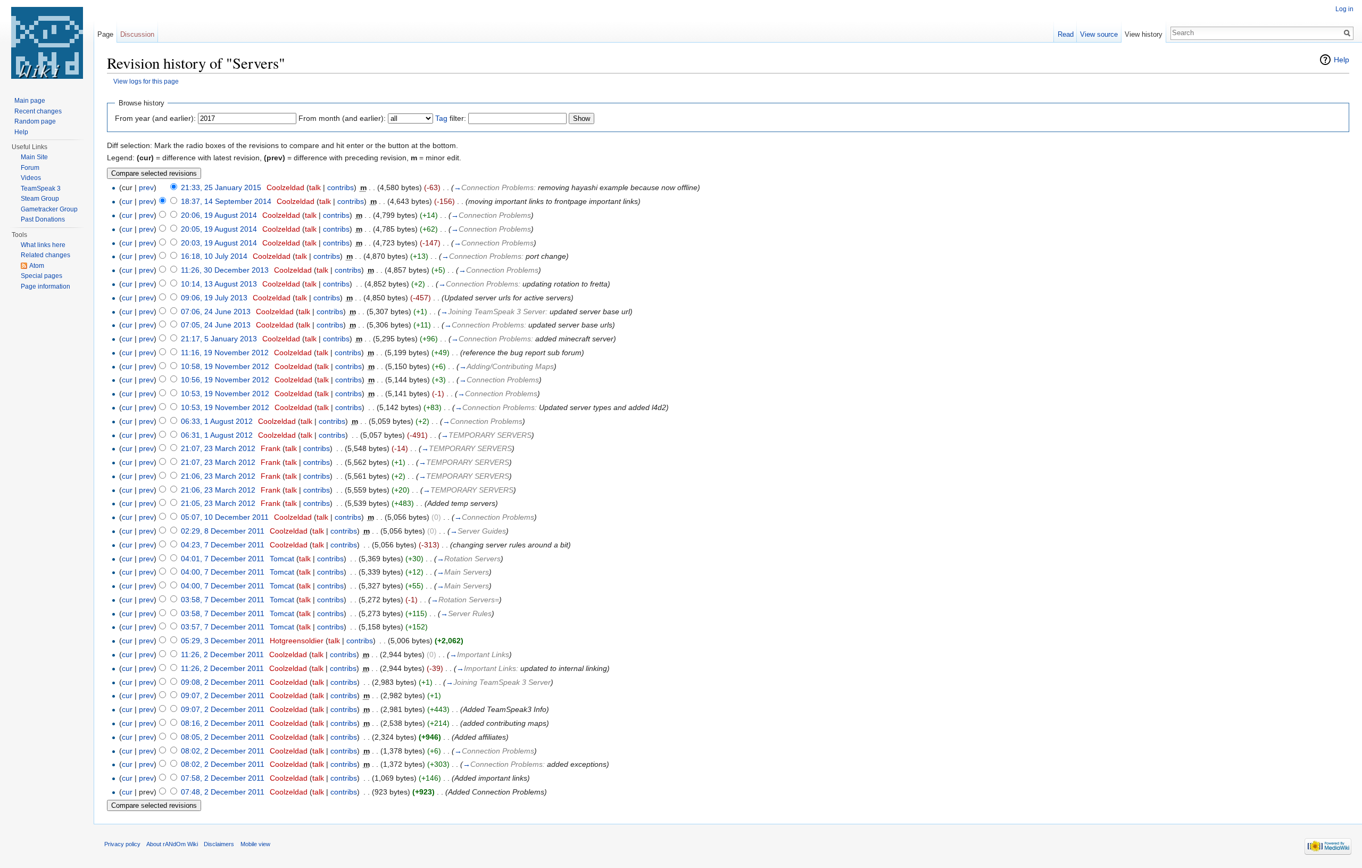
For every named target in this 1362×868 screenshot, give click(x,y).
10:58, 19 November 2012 (225, 366)
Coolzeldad (285, 187)
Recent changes (38, 111)
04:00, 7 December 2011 (222, 572)
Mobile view (255, 844)
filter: (450, 118)
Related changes (45, 255)
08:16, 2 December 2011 (222, 723)
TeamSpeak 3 (41, 188)
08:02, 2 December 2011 (222, 751)
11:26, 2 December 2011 (222, 654)
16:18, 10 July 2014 (214, 256)
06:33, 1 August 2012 (217, 421)
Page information (45, 286)
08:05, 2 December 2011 (222, 737)
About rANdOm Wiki (172, 844)
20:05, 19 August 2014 (219, 229)
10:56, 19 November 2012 (225, 379)
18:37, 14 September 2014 (226, 201)
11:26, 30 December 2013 (225, 270)
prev (146, 187)
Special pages (41, 276)
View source (1099, 34)
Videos (31, 178)
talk (315, 187)
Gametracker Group (49, 209)
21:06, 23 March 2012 (218, 476)
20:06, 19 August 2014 (219, 215)
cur (127, 201)
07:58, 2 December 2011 (222, 778)
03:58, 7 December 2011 (222, 599)
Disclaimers (219, 844)
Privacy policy (122, 844)
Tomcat (282, 558)
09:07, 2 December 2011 (222, 695)
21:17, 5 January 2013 (219, 338)
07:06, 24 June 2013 (216, 311)
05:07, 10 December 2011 (225, 517)
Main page (29, 100)
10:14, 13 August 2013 (219, 284)
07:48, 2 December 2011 (222, 792)
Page (105, 34)
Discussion (137, 34)
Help (1341, 59)
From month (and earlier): (342, 118)
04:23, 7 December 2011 (222, 545)
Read (1066, 34)
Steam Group (40, 198)
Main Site (34, 157)
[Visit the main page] (46, 42)
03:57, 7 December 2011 (222, 627)
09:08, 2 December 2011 (222, 682)
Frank (270, 448)
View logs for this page (146, 81)
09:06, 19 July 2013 (214, 297)
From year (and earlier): (155, 118)
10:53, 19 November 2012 (225, 393)
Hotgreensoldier (296, 640)
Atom (36, 265)
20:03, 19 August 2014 (219, 243)
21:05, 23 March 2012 (218, 503)
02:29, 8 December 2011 (222, 531)
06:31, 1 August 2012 (217, 435)
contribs (340, 187)
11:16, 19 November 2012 (225, 352)
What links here (43, 245)
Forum (30, 167)
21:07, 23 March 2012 (218, 448)
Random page (35, 121)
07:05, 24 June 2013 (216, 325)
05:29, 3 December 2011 (222, 640)
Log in (1344, 9)
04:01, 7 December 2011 (222, 558)
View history (1143, 34)
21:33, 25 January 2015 (221, 187)
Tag (441, 118)
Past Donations (43, 219)
